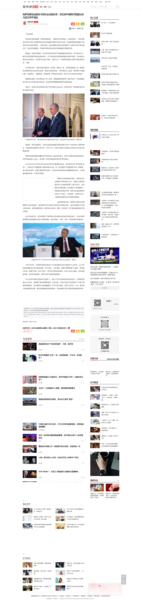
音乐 (111, 359)
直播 (37, 2)
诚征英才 (68, 596)
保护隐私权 (76, 596)
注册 (106, 2)
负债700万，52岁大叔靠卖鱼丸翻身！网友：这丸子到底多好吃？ (45, 328)
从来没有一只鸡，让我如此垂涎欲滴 (109, 67)
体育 (56, 2)
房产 (68, 2)
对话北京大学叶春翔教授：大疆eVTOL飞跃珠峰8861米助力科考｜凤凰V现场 (104, 274)
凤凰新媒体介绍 (35, 596)
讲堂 (108, 359)
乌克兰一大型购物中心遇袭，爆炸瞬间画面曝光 (57, 388)
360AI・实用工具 (77, 28)
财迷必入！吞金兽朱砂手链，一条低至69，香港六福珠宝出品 (112, 495)
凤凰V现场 (94, 244)
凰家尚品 (94, 480)
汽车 (64, 2)
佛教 (88, 2)
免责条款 (83, 596)
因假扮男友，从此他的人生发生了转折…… (97, 372)
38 (84, 477)
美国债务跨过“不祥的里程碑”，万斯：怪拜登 (56, 344)
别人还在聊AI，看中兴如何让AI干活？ (103, 278)
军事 (76, 2)
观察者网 (30, 22)
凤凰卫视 (42, 2)
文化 (80, 2)
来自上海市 (37, 24)
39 (84, 361)
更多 (100, 2)
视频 (33, 2)
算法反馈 (82, 339)
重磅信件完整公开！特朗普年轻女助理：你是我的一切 (59, 446)
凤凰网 (108, 301)
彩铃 (114, 359)
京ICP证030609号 (105, 596)
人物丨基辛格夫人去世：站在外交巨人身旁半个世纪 (59, 457)
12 (84, 383)
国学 (92, 2)
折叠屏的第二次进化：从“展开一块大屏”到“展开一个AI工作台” (104, 283)
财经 (47, 2)
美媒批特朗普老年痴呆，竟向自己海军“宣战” (56, 399)
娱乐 (52, 2)
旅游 (84, 2)
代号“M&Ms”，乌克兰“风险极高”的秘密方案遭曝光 (58, 471)
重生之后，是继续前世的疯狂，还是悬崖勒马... (112, 373)
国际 (45, 7)
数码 (96, 2)
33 (84, 350)
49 (84, 441)
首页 (25, 2)
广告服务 (61, 596)
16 (84, 452)
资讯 (29, 2)
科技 (72, 2)
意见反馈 (89, 596)
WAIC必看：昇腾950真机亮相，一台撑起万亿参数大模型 (104, 268)
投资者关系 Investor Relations (49, 596)
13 (84, 463)
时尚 (60, 2)
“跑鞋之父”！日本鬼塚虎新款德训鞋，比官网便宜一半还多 (97, 495)
